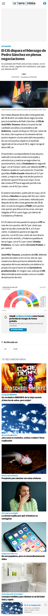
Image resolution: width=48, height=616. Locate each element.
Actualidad (6, 46)
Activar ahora (17, 330)
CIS (5, 349)
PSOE (15, 349)
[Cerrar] (45, 605)
